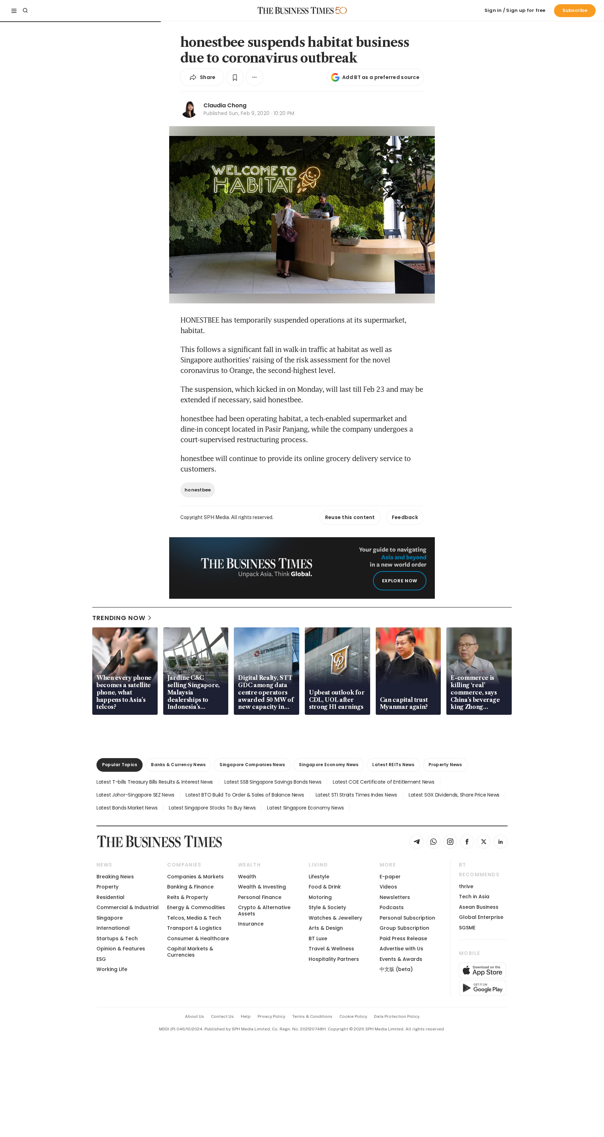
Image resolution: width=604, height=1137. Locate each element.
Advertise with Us (401, 948)
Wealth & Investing (262, 886)
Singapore (109, 917)
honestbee (198, 490)
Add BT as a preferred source (380, 77)
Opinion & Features (120, 948)
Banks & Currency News (178, 765)
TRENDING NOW (118, 617)
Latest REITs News (393, 765)
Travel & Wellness (331, 948)
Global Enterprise (481, 917)
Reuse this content (350, 517)
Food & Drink (325, 886)
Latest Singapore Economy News (305, 807)
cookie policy (353, 1016)
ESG (101, 959)
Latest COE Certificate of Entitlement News (383, 781)
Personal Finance (259, 897)
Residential (110, 897)
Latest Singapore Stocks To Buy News (212, 807)
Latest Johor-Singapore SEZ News (135, 794)
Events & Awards (401, 959)
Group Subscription (404, 927)
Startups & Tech (117, 938)
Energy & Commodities (196, 907)
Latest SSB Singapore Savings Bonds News (272, 781)
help (246, 1016)
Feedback (405, 517)
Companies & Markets (195, 876)
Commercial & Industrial (127, 907)
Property (107, 886)
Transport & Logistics (194, 927)
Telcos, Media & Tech (194, 917)
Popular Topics (119, 765)
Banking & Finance (190, 886)
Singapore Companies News (252, 765)
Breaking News (115, 876)
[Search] (25, 10)
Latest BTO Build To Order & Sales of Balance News (245, 794)
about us (194, 1016)
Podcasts (392, 907)
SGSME (467, 927)
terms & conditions (312, 1016)
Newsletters (395, 897)
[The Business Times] (295, 10)
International (113, 927)
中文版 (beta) (396, 969)
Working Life (111, 969)
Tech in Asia (474, 896)
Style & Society (327, 907)
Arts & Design (326, 927)
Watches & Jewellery (335, 917)
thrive (466, 886)
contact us (222, 1016)
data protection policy (396, 1016)
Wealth (247, 876)
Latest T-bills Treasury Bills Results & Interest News (154, 781)
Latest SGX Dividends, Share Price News (454, 794)
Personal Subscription (407, 917)
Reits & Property (187, 897)
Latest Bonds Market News (126, 807)
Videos (388, 886)
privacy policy (271, 1016)
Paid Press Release (403, 938)
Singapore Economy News (328, 765)
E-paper (390, 876)
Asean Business (478, 907)
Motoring (320, 897)
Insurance (251, 923)
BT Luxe (318, 938)
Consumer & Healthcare (198, 938)
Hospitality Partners (334, 959)
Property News (445, 765)
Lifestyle (319, 876)
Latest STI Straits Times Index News (356, 794)
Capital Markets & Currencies (190, 951)
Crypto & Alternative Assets (264, 910)
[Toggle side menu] (14, 10)
